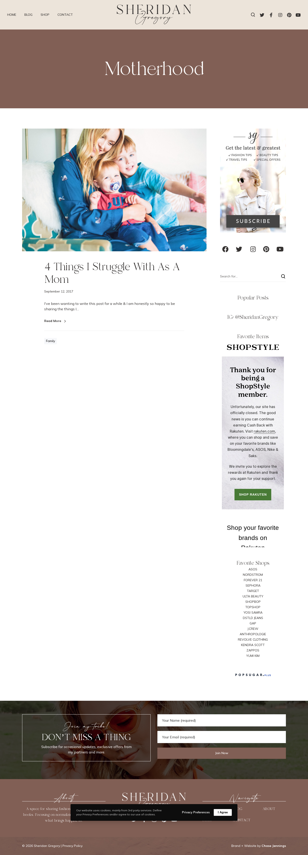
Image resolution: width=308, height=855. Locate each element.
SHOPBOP (253, 602)
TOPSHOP (252, 607)
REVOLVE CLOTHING (253, 639)
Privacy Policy (72, 846)
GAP (253, 623)
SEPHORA (253, 585)
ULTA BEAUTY (253, 596)
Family (50, 341)
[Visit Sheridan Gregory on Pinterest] (266, 250)
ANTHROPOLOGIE (253, 634)
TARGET (253, 591)
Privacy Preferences (196, 812)
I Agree (223, 812)
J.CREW (253, 629)
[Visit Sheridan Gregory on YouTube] (280, 250)
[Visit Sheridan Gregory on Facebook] (225, 250)
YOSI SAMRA (253, 612)
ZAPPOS (252, 650)
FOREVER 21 (253, 580)
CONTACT (241, 820)
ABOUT (269, 808)
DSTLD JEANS (253, 618)
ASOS (252, 569)
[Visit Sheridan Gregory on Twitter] (239, 250)
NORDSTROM (253, 575)
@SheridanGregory (256, 317)
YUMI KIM (253, 656)
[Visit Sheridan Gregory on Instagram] (253, 250)
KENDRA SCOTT (253, 645)
